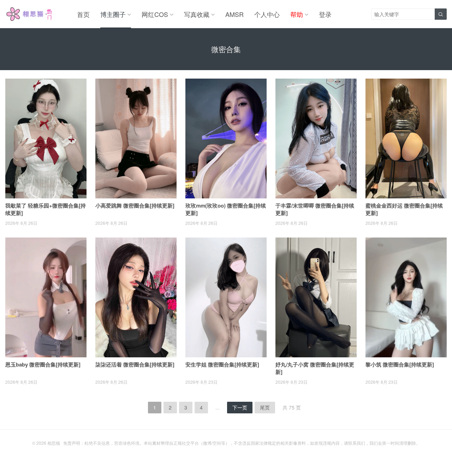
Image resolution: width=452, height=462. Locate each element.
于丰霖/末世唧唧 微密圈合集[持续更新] (314, 209)
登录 (325, 14)
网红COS (155, 14)
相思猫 (53, 443)
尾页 (265, 407)
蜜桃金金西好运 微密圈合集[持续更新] (404, 209)
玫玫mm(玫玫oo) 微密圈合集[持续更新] (225, 209)
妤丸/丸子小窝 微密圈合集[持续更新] (314, 368)
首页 (83, 14)
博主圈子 (113, 14)
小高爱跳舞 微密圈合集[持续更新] (134, 205)
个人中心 (267, 14)
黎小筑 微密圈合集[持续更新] (399, 364)
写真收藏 (196, 14)
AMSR (234, 14)
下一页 (239, 407)
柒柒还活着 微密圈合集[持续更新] (134, 364)
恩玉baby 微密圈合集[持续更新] (43, 364)
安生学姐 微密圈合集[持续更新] (222, 364)
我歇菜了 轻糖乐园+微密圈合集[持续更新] (45, 209)
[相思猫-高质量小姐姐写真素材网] (28, 14)
